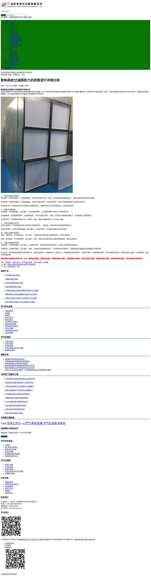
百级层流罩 (13, 25)
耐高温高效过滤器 (117, 258)
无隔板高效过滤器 (73, 258)
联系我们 (8, 68)
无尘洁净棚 (13, 42)
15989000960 (9, 543)
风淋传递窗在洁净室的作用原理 (16, 363)
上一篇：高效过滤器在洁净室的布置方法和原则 (18, 264)
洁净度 (22, 423)
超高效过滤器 (34, 258)
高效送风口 (13, 34)
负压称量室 (13, 47)
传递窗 (11, 17)
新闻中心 (16, 74)
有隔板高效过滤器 (58, 258)
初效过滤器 (13, 51)
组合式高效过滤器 (88, 258)
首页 (6, 21)
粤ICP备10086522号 (88, 539)
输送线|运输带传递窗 (12, 454)
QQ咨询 (8, 545)
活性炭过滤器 (14, 58)
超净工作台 (19, 17)
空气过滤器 (9, 49)
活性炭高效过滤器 (132, 258)
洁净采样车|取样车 (15, 40)
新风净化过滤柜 (15, 38)
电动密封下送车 (15, 64)
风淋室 (11, 30)
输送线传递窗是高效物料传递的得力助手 (20, 365)
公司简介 (8, 66)
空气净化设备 (10, 23)
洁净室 (8, 262)
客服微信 (8, 547)
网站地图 (77, 539)
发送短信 (13, 574)
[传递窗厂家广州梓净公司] (22, 8)
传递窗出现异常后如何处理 (15, 359)
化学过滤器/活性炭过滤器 (14, 348)
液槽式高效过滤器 (102, 258)
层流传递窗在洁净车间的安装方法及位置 (20, 368)
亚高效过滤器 (45, 258)
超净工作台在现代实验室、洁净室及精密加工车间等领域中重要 (28, 370)
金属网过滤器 (14, 60)
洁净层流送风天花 (15, 45)
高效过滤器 (27, 17)
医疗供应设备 (10, 62)
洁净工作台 (16, 262)
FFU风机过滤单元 (15, 36)
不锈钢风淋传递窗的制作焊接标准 (17, 361)
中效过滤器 (13, 53)
